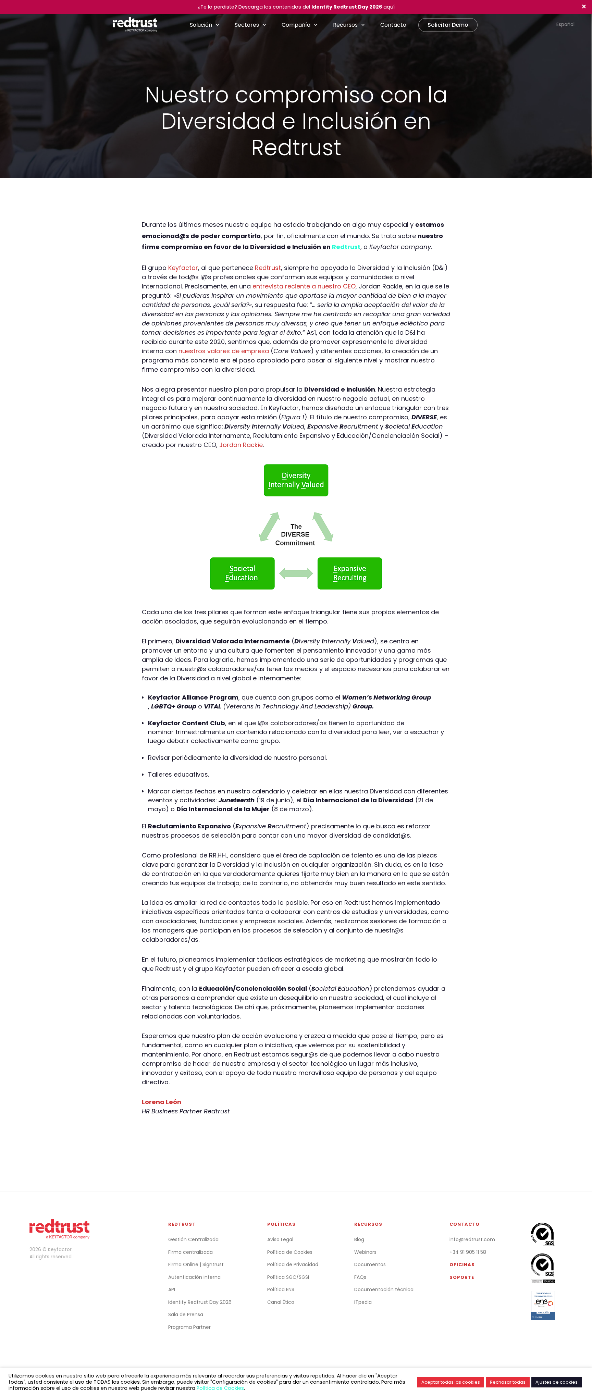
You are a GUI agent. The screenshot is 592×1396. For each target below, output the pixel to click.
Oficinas (462, 1264)
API (171, 1289)
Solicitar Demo (448, 25)
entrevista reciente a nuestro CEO (304, 286)
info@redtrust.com (472, 1239)
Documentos (370, 1264)
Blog (359, 1239)
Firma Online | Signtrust (196, 1264)
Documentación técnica (384, 1289)
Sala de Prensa (185, 1314)
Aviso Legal (280, 1239)
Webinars (365, 1252)
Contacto (393, 25)
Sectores (247, 25)
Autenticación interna (194, 1277)
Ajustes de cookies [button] (556, 1382)
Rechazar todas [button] (508, 1382)
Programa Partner (189, 1327)
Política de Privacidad (292, 1264)
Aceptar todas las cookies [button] (450, 1382)
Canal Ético (280, 1302)
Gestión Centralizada (193, 1239)
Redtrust (346, 247)
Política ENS (280, 1289)
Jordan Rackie (241, 445)
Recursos (345, 25)
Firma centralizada (190, 1252)
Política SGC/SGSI (288, 1277)
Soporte (461, 1277)
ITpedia (363, 1302)
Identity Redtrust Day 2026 (200, 1302)
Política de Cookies (289, 1252)
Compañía (296, 25)
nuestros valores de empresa (223, 351)
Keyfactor (183, 267)
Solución (201, 25)
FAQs (360, 1277)
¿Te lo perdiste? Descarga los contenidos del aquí (296, 6)
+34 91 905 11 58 (467, 1252)
